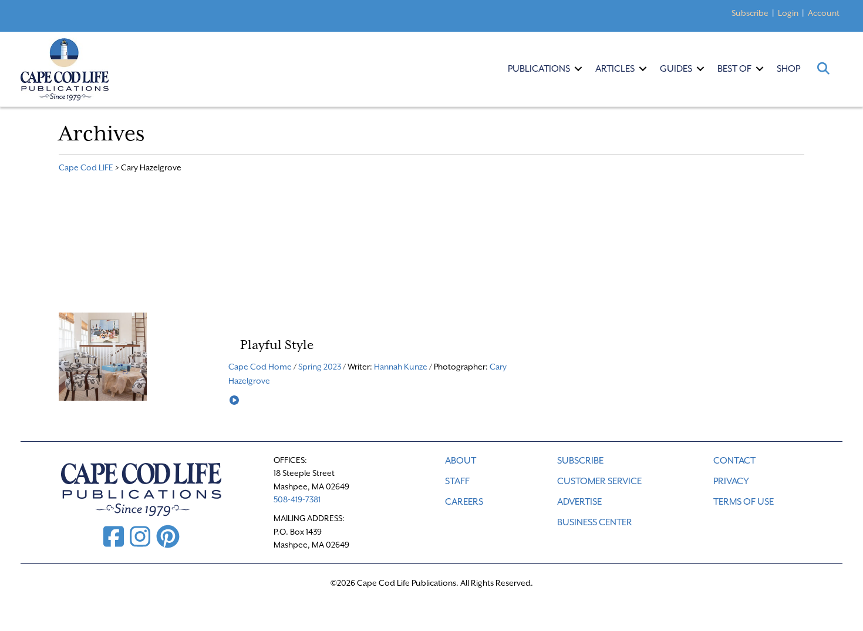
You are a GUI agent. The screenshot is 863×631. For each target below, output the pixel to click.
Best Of (734, 68)
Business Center (594, 522)
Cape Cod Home (260, 366)
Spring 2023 (319, 366)
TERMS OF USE (743, 501)
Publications (539, 68)
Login (788, 13)
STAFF (457, 481)
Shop (788, 68)
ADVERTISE (579, 501)
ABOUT (460, 460)
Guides (676, 68)
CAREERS (464, 501)
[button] (578, 68)
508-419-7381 (297, 499)
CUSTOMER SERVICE (599, 481)
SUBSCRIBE (580, 460)
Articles (615, 68)
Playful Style (277, 345)
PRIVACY (731, 481)
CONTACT (734, 460)
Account (824, 13)
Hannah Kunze (400, 366)
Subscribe (749, 13)
